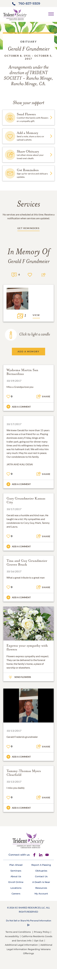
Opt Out (38, 940)
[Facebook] (34, 855)
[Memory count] (14, 274)
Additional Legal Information (21, 944)
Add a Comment (21, 406)
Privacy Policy (42, 932)
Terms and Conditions (18, 932)
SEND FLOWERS (22, 677)
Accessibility (12, 936)
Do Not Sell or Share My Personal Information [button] (28, 920)
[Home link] (15, 14)
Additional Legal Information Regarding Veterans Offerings (29, 949)
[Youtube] (47, 855)
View (36, 315)
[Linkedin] (40, 855)
